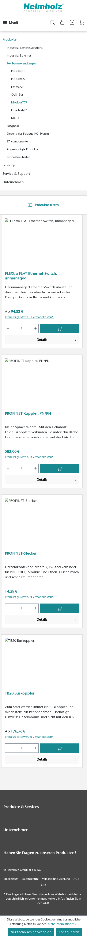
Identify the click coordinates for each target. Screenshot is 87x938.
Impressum (11, 879)
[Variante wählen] (59, 328)
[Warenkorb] (82, 22)
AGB (76, 879)
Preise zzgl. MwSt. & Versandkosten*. (29, 317)
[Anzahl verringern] (8, 328)
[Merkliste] (72, 22)
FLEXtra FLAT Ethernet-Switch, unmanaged (31, 275)
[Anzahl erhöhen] (36, 328)
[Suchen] (52, 23)
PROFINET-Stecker (21, 553)
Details (42, 340)
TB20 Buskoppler (19, 693)
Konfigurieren (68, 932)
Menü (13, 22)
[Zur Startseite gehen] (43, 7)
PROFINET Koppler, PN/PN (28, 413)
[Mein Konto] (62, 23)
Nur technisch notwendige (31, 932)
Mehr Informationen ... (62, 924)
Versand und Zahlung (56, 879)
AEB (43, 885)
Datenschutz (30, 879)
